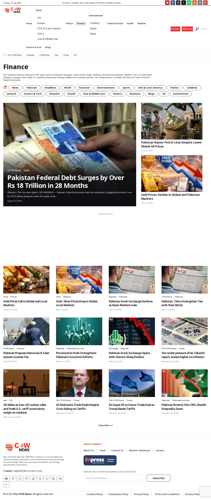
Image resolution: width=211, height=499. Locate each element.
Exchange (113, 348)
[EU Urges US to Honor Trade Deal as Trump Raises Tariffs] (132, 383)
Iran (56, 55)
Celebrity (192, 87)
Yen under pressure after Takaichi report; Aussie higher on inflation (183, 355)
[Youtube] (167, 2)
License (20, 348)
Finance (117, 93)
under (182, 348)
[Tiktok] (33, 479)
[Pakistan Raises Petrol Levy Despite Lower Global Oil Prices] (171, 121)
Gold (5, 296)
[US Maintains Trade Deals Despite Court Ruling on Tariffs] (79, 383)
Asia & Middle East (94, 93)
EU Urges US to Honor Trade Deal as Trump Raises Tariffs (131, 407)
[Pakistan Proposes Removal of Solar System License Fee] (26, 331)
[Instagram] (178, 2)
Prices (14, 296)
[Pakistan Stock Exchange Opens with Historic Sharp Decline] (132, 331)
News (15, 87)
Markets (67, 296)
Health (71, 93)
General (11, 93)
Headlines (50, 87)
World (67, 87)
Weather (54, 93)
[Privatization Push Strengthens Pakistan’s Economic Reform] (79, 331)
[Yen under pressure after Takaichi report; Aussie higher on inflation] (185, 331)
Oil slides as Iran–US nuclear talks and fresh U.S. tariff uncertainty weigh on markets (24, 409)
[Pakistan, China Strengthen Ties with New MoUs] (185, 280)
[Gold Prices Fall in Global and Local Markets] (26, 280)
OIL (11, 400)
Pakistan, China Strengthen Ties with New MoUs (182, 303)
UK (164, 93)
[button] (187, 28)
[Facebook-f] (172, 2)
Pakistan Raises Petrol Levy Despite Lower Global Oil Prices (171, 144)
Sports (126, 87)
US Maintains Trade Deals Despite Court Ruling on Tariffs (77, 407)
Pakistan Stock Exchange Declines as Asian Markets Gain (130, 303)
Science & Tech (33, 93)
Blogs (151, 93)
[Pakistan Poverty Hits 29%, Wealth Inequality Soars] (185, 383)
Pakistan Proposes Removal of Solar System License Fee (26, 355)
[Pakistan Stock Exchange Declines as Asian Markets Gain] (132, 280)
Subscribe (159, 478)
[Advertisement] (105, 240)
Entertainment (106, 87)
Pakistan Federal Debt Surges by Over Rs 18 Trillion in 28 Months (65, 181)
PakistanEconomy (75, 348)
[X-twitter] (183, 2)
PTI (75, 55)
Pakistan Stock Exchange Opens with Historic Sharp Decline (129, 355)
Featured (84, 87)
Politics (174, 87)
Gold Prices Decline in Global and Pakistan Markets (170, 196)
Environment (180, 93)
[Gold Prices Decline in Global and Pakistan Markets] (171, 173)
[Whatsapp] (189, 2)
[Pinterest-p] (27, 479)
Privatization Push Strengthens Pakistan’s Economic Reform (76, 355)
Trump (66, 55)
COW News (44, 55)
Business (135, 93)
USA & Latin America (150, 87)
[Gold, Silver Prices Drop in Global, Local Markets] (79, 280)
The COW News (14, 55)
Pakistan (30, 55)
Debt (27, 170)
